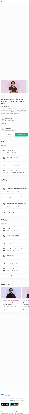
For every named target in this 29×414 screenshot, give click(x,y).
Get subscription (21, 134)
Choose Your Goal (8, 2)
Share (9, 134)
